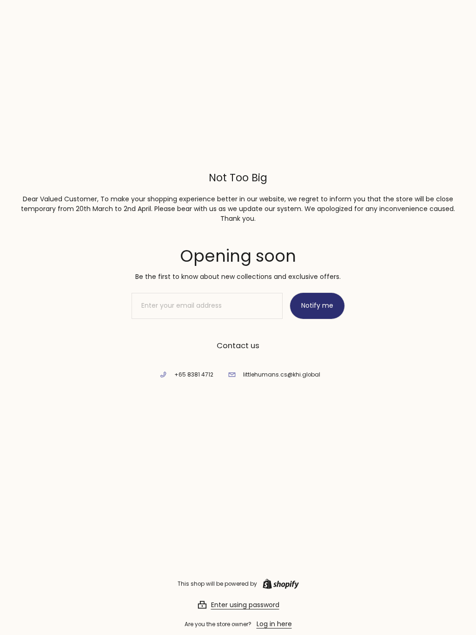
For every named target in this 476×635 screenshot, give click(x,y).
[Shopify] (279, 583)
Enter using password (245, 604)
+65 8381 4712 (193, 374)
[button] (238, 605)
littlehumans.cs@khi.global (281, 374)
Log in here (274, 623)
